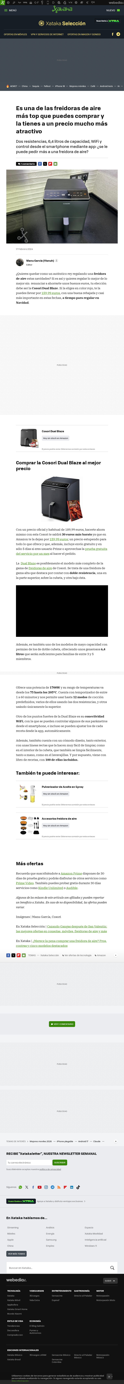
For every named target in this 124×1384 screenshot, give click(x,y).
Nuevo (110, 10)
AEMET (13, 86)
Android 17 (83, 1141)
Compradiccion (15, 1334)
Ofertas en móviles (15, 34)
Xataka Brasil (14, 1359)
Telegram (118, 34)
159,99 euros (50, 293)
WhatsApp (20, 1186)
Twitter (45, 164)
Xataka (62, 9)
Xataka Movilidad (94, 1233)
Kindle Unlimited (50, 888)
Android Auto (106, 86)
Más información (20, 1380)
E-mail (55, 164)
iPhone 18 (60, 86)
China (25, 86)
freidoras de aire (40, 568)
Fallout (47, 86)
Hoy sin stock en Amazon (55, 438)
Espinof (55, 1300)
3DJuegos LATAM (38, 1354)
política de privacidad (50, 1169)
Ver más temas (16, 1253)
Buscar (112, 1268)
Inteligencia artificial (95, 1239)
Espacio (89, 1227)
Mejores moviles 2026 (41, 1141)
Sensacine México (61, 1354)
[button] (41, 260)
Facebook (112, 34)
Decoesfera (13, 1330)
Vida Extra (35, 1300)
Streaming (13, 1227)
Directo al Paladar (83, 1295)
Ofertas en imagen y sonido (84, 34)
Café (93, 86)
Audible (72, 888)
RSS (59, 1186)
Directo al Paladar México (83, 1356)
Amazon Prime (71, 873)
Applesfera (12, 1304)
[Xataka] (2, 2)
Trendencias (13, 1325)
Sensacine (57, 1295)
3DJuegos (34, 1295)
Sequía (35, 86)
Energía (50, 1233)
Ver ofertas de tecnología (78, 955)
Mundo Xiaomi (14, 1313)
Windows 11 (91, 1245)
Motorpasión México (102, 1356)
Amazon (101, 955)
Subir (108, 1280)
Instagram (46, 1186)
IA (118, 86)
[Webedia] (16, 1280)
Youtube (39, 1186)
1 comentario (28, 163)
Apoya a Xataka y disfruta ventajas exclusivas (60, 1201)
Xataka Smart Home (17, 1309)
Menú (12, 10)
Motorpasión (102, 1295)
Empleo (50, 1245)
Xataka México (14, 1354)
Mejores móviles (77, 86)
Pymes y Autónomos (35, 1331)
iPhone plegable (65, 1141)
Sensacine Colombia (57, 1360)
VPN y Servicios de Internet (47, 34)
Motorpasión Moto (105, 1300)
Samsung (51, 1239)
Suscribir (59, 1162)
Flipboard (50, 164)
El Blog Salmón (37, 1325)
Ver (63, 1024)
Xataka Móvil (13, 1300)
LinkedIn (71, 1186)
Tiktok (78, 1186)
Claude (97, 1141)
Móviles (11, 1233)
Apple (10, 1239)
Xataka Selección (62, 23)
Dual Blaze (28, 563)
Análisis (50, 1227)
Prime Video (25, 883)
